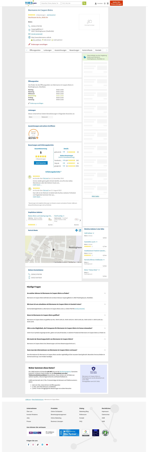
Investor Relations (32, 414)
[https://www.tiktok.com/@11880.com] (38, 445)
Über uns (29, 411)
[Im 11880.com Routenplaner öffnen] (76, 230)
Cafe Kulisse (88, 233)
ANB (103, 421)
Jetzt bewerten (41, 163)
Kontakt (98, 50)
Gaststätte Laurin (89, 242)
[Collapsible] (105, 293)
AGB (103, 418)
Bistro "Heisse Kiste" (91, 270)
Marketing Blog (84, 411)
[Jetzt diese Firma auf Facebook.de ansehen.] (64, 160)
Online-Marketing (56, 418)
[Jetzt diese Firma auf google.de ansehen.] (64, 166)
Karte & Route (87, 50)
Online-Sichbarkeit (56, 411)
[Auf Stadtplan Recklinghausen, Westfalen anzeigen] (80, 230)
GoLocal (45, 178)
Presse (29, 421)
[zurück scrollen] (26, 50)
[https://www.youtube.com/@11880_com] (47, 445)
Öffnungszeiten (35, 50)
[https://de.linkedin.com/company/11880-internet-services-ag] (42, 445)
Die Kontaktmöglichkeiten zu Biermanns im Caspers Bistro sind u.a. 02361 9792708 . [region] (56, 309)
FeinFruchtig (58, 216)
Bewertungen (74, 50)
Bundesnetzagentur (65, 371)
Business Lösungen (57, 421)
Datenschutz (105, 414)
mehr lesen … (37, 185)
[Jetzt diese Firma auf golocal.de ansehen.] (64, 152)
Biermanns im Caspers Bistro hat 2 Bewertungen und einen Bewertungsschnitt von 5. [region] (51, 343)
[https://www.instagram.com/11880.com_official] (33, 445)
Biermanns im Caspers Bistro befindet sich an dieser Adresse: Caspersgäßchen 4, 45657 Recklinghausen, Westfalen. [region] (60, 298)
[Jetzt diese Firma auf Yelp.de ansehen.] (64, 163)
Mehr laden (95, 196)
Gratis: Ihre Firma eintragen (116, 3)
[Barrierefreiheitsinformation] (105, 3)
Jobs (28, 418)
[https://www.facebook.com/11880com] (28, 445)
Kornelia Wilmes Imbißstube (93, 260)
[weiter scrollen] (106, 50)
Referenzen (83, 414)
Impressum (105, 411)
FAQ (80, 421)
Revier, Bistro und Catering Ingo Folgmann (40, 216)
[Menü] (108, 3)
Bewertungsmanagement (58, 414)
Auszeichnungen (60, 50)
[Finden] (84, 3)
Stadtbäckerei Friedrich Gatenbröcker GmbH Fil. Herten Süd (95, 251)
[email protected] (36, 34)
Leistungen (48, 50)
